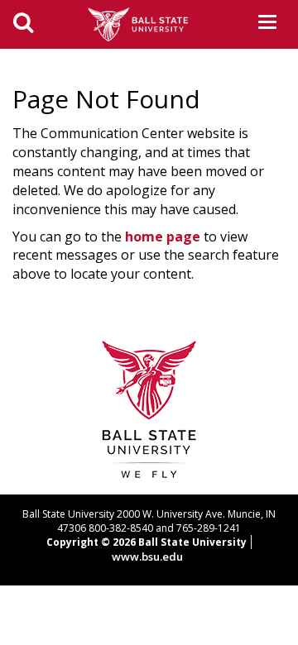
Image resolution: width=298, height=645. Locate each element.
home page (162, 236)
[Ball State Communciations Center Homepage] (144, 23)
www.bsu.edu (147, 556)
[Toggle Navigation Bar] (267, 22)
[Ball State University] (149, 408)
